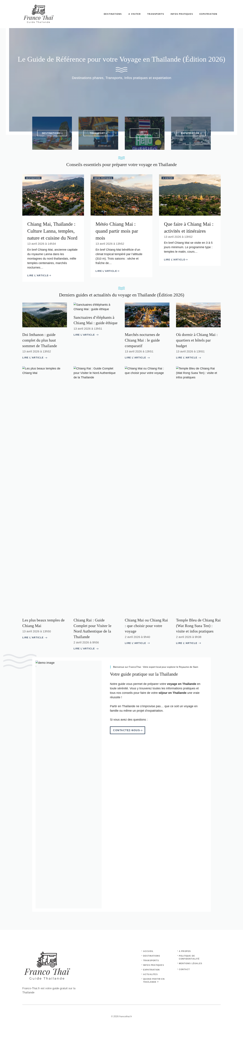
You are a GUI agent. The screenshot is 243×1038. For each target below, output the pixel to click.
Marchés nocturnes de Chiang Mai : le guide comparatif (142, 340)
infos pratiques (153, 965)
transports (151, 960)
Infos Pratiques (182, 14)
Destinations (113, 14)
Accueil (148, 951)
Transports (155, 14)
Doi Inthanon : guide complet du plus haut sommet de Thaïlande (39, 340)
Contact (184, 969)
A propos (185, 951)
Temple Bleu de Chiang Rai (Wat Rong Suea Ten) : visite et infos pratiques (198, 625)
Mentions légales (190, 963)
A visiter (134, 14)
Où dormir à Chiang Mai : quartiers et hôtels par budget (197, 340)
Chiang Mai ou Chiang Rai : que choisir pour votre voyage (146, 625)
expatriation (151, 970)
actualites (150, 974)
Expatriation (208, 14)
